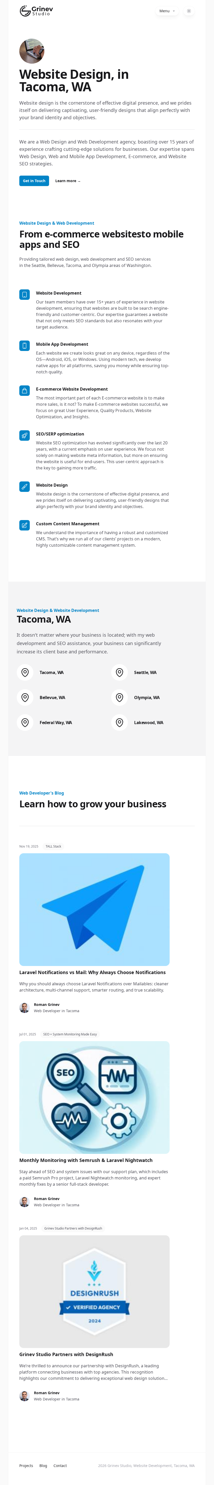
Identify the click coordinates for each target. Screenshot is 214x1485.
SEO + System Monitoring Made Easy (70, 1034)
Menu (164, 10)
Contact (60, 1465)
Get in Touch (34, 180)
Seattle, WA (145, 672)
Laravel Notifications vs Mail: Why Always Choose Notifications (92, 972)
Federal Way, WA (56, 722)
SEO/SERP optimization (60, 434)
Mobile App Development (62, 344)
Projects (26, 1465)
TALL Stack (53, 846)
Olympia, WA (147, 697)
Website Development (58, 293)
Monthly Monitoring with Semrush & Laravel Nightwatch (86, 1160)
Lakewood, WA (148, 722)
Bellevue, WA (52, 697)
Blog (43, 1465)
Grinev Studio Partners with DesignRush (73, 1228)
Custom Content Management (67, 524)
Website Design (52, 485)
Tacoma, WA (52, 672)
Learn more (68, 180)
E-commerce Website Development (72, 389)
